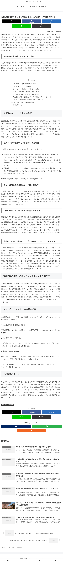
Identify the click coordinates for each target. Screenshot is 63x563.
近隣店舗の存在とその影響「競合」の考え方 (27, 94)
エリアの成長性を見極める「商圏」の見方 (26, 91)
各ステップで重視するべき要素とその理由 (26, 89)
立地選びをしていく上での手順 (22, 86)
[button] (41, 26)
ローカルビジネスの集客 (8, 404)
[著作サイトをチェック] (16, 426)
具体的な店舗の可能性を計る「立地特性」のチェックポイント (32, 97)
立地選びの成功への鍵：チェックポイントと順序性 (28, 99)
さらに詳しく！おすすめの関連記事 (23, 102)
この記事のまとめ (18, 105)
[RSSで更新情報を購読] (31, 430)
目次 (29, 80)
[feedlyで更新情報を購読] (47, 426)
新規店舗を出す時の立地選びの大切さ (25, 83)
